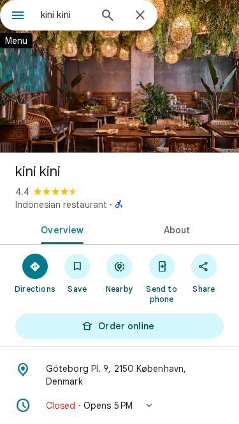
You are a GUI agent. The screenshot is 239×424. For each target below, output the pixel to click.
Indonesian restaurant (61, 204)
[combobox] (65, 14)
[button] (119, 405)
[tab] (60, 229)
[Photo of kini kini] (119, 76)
